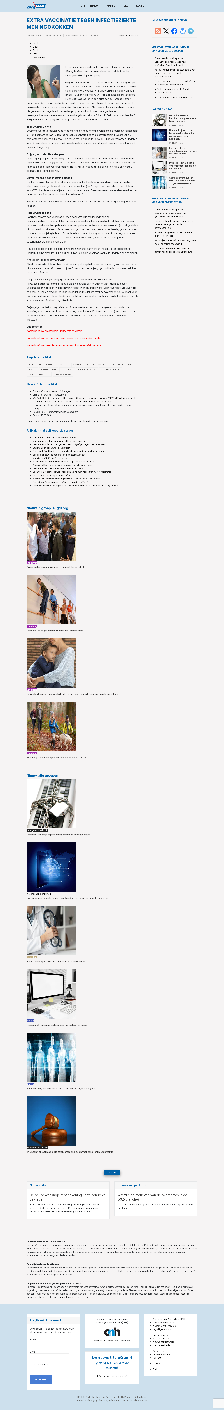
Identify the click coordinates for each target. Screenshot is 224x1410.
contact (63, 1297)
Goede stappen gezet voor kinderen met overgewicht (55, 630)
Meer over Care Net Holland (166, 1319)
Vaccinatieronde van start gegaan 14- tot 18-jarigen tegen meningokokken (69, 444)
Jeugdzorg (132, 35)
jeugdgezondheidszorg (110, 370)
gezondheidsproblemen (96, 365)
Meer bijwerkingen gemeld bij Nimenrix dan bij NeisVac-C (60, 482)
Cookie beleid (128, 1400)
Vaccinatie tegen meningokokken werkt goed (55, 437)
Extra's (156, 1363)
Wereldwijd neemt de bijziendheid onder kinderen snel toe (57, 757)
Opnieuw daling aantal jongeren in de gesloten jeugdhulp (56, 567)
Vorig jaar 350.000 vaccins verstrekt (50, 458)
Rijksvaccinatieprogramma (121, 365)
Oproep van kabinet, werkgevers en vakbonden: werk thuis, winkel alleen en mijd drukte (75, 485)
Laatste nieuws (161, 1335)
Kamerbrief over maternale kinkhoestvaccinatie (54, 330)
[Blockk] (36, 6)
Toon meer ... (112, 1172)
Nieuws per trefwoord (163, 1341)
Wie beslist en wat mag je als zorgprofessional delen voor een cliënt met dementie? (70, 1151)
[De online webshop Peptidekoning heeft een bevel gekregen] (51, 803)
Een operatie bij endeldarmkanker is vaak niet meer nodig (56, 961)
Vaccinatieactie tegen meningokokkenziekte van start (59, 441)
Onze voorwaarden (162, 1354)
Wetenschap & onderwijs (39, 893)
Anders (30, 1020)
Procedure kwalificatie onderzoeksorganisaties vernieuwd (57, 1024)
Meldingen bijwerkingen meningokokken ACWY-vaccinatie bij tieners (66, 478)
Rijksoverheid (62, 365)
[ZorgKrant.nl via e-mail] (190, 30)
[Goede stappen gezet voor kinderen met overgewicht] (51, 599)
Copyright (94, 1400)
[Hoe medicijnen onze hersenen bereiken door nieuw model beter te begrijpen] (51, 867)
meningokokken (35, 365)
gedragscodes (178, 1293)
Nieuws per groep (161, 1338)
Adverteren (158, 1351)
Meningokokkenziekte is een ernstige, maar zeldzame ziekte (62, 464)
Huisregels (105, 1400)
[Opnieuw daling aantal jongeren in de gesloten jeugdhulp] (51, 536)
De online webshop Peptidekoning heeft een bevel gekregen (58, 834)
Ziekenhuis (32, 957)
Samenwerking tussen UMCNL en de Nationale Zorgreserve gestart (62, 1088)
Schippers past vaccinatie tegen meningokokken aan (59, 454)
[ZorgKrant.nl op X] (166, 30)
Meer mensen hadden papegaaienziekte (52, 475)
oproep (49, 365)
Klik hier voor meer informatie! (112, 1376)
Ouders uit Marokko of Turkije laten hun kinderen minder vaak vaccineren (68, 451)
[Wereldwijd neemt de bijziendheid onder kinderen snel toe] (51, 726)
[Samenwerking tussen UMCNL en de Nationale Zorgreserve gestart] (51, 1057)
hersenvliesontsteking (87, 370)
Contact (157, 1357)
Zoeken (156, 1369)
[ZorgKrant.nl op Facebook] (174, 30)
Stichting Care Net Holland (104, 1397)
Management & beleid (37, 830)
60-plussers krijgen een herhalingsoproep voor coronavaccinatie (64, 461)
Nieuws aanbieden (162, 1345)
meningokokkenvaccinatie (39, 374)
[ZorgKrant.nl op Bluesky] (183, 30)
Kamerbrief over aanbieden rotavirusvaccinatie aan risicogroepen (65, 345)
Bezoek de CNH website (104, 1340)
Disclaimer (82, 1400)
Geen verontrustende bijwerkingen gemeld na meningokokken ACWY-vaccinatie (72, 471)
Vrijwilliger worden (162, 1329)
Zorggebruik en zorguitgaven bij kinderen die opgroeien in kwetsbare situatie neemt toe (72, 694)
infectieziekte (67, 370)
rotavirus (32, 370)
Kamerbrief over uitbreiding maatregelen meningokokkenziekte (63, 338)
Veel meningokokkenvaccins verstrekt (51, 447)
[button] (95, 6)
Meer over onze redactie (164, 1325)
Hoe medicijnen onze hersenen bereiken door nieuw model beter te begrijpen (67, 898)
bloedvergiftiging (48, 370)
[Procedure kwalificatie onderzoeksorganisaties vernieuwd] (51, 993)
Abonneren (41, 1379)
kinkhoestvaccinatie (63, 374)
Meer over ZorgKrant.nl (164, 1322)
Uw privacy (141, 1400)
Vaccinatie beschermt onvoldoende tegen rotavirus (58, 468)
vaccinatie (77, 365)
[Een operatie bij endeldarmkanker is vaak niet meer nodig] (51, 930)
